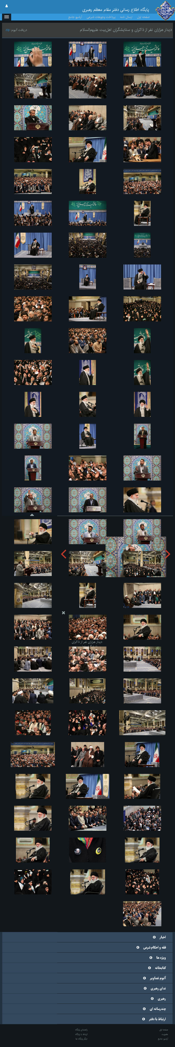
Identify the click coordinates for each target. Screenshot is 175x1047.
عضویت (165, 1034)
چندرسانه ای (158, 1009)
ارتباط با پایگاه (81, 1034)
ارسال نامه (126, 17)
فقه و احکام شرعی (154, 947)
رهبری (162, 998)
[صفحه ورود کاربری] (6, 6)
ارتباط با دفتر (157, 1019)
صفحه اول (143, 17)
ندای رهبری (158, 988)
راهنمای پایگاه (81, 1030)
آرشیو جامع (75, 17)
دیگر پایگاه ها (81, 1039)
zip (7, 30)
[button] (6, 17)
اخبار (163, 937)
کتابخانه (160, 968)
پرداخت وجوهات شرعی (101, 17)
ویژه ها (161, 957)
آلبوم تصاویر (158, 978)
